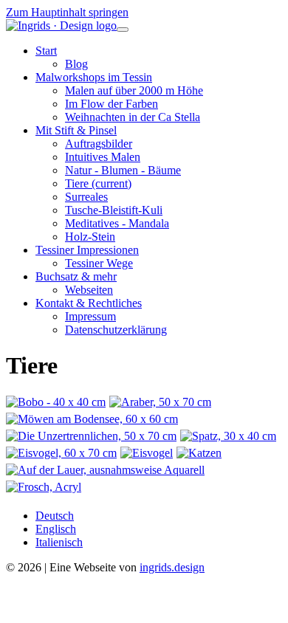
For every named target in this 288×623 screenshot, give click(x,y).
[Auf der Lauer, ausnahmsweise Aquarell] (107, 470)
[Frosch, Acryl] (45, 487)
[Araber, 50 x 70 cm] (162, 402)
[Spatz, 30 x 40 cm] (230, 436)
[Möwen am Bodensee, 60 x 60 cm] (94, 419)
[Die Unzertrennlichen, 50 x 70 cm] (93, 436)
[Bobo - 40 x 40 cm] (57, 402)
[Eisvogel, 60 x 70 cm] (63, 453)
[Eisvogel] (148, 453)
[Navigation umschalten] (122, 29)
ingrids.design (172, 567)
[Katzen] (200, 453)
